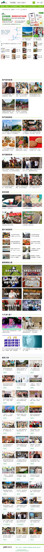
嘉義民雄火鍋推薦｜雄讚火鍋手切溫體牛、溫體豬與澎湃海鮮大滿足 (8, 537)
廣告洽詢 (39, 547)
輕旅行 (7, 6)
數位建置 (34, 547)
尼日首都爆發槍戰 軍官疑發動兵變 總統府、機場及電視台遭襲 (35, 461)
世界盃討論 (40, 6)
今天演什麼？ (7, 315)
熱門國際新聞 (7, 155)
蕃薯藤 (4, 2)
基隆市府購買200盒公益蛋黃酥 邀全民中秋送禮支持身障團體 (35, 431)
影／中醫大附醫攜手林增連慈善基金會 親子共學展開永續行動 (22, 431)
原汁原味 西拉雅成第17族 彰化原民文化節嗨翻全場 (22, 492)
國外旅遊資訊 (7, 229)
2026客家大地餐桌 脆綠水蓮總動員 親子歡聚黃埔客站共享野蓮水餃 (22, 461)
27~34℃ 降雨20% (21, 9)
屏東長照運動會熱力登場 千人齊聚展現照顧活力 (22, 446)
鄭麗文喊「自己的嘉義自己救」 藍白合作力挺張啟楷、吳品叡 (35, 446)
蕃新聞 (2, 6)
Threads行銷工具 (32, 6)
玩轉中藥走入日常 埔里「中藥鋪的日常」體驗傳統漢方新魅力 (8, 431)
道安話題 (5, 192)
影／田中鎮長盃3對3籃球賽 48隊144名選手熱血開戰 (35, 492)
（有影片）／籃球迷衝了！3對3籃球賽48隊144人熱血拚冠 (8, 476)
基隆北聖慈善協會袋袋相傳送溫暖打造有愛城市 (8, 385)
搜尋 (25, 6)
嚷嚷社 (20, 6)
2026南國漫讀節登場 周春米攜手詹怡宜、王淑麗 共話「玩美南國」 (8, 446)
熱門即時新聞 (7, 80)
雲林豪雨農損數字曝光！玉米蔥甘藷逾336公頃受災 (8, 370)
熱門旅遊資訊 (7, 117)
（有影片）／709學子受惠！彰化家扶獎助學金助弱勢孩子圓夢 (8, 416)
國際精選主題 (7, 262)
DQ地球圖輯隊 (14, 6)
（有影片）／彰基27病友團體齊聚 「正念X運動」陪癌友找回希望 (35, 385)
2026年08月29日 (6, 9)
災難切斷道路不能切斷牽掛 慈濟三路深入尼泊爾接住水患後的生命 (22, 507)
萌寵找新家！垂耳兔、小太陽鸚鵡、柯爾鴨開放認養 (22, 476)
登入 (38, 2)
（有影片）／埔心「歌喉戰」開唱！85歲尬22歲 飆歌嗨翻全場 (35, 400)
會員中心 (21, 547)
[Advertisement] (22, 70)
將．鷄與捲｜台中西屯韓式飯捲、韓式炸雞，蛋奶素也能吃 (22, 537)
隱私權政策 (30, 547)
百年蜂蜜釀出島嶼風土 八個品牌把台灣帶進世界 (36, 507)
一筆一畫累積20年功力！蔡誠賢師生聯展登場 (35, 370)
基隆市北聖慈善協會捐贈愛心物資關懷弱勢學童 (35, 416)
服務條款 (25, 547)
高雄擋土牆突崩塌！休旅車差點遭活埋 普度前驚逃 (22, 370)
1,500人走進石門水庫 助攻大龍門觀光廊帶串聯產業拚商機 (22, 400)
